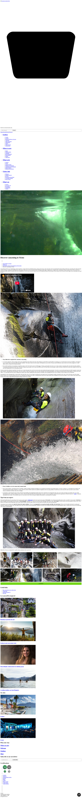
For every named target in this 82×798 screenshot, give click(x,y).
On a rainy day (8, 185)
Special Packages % (6, 592)
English (4, 132)
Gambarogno (7, 145)
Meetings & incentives (9, 168)
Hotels (6, 150)
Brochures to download (9, 177)
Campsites (7, 153)
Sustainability (7, 187)
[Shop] (41, 125)
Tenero (6, 143)
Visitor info (5, 591)
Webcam (7, 174)
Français (10, 132)
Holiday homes (8, 151)
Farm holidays (8, 155)
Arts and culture (8, 164)
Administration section (7, 777)
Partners (4, 778)
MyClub (6, 176)
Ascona (6, 137)
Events (6, 163)
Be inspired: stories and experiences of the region (12, 265)
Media (4, 779)
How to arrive (8, 179)
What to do (6, 160)
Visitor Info (6, 171)
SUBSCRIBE (15, 759)
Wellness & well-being (9, 165)
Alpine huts (7, 157)
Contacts (4, 775)
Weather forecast (8, 175)
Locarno (6, 138)
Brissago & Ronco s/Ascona (10, 139)
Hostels (6, 156)
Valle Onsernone (8, 141)
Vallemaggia (7, 142)
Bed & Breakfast (8, 154)
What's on (6, 182)
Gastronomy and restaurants (10, 166)
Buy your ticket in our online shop (9, 590)
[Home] (5, 0)
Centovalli (7, 140)
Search (14, 130)
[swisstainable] (7, 768)
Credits (4, 780)
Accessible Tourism (9, 178)
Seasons (6, 184)
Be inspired (7, 186)
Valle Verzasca (8, 144)
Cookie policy (5, 782)
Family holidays (8, 167)
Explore (5, 134)
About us (4, 776)
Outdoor (6, 162)
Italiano (1, 132)
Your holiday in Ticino (7, 263)
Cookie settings (6, 783)
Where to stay (7, 148)
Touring (6, 188)
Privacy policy (5, 781)
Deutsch (7, 132)
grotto (75, 493)
